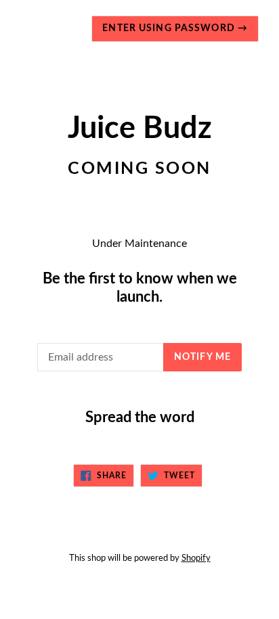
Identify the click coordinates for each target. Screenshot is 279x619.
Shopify (196, 558)
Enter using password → (175, 28)
